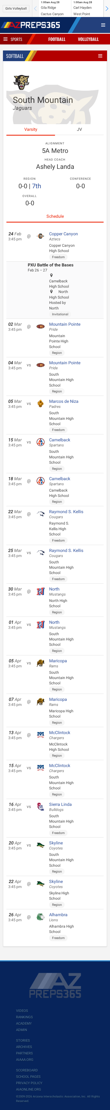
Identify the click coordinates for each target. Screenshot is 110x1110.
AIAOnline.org (28, 1089)
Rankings (24, 1017)
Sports (16, 39)
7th (36, 186)
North (57, 592)
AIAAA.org (24, 1060)
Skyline (56, 845)
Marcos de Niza (63, 404)
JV (79, 129)
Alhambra (58, 917)
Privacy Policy (29, 1083)
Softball (14, 55)
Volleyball (88, 39)
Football (56, 39)
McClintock (59, 735)
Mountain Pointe (64, 327)
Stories (23, 1040)
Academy (24, 1023)
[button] (107, 8)
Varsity (30, 129)
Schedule (55, 216)
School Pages (28, 1077)
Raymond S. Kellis (66, 514)
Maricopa (58, 663)
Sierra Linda (60, 807)
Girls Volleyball (16, 8)
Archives (24, 1047)
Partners (24, 1053)
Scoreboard (27, 1070)
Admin (21, 1030)
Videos (22, 1011)
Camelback (59, 442)
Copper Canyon (63, 236)
